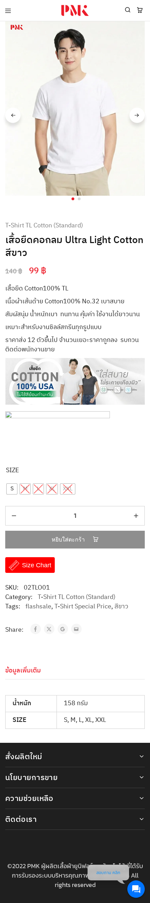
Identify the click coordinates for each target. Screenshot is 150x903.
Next (137, 115)
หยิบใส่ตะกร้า (69, 540)
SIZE (12, 470)
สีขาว (121, 606)
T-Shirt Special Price (82, 606)
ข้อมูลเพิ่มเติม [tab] (23, 670)
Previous (13, 115)
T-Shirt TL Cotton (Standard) (44, 226)
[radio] (12, 489)
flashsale (38, 606)
